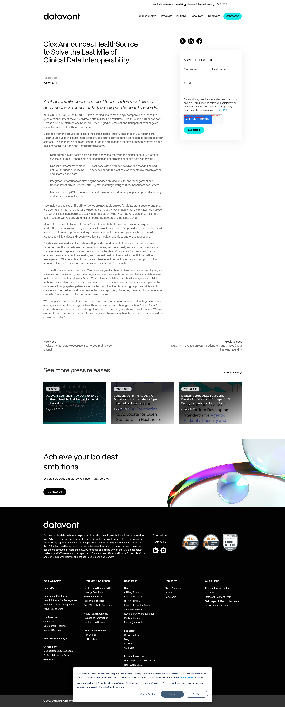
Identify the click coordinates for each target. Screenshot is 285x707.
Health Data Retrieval (95, 622)
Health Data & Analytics (56, 639)
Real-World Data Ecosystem (99, 605)
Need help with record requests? (167, 4)
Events (128, 644)
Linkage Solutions (93, 592)
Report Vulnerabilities (216, 606)
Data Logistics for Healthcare (140, 661)
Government (50, 647)
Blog (126, 639)
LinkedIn (156, 550)
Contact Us (232, 16)
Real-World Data (133, 597)
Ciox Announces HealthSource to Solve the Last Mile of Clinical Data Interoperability (90, 52)
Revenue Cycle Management (59, 605)
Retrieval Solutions (94, 601)
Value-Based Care (53, 609)
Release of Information (96, 618)
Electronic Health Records (138, 605)
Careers (169, 593)
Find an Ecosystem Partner (219, 588)
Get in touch (159, 542)
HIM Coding (90, 635)
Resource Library (133, 635)
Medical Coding (132, 618)
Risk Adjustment (133, 622)
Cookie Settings (148, 694)
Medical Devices (52, 630)
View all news (231, 373)
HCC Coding (90, 639)
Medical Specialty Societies (58, 651)
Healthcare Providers (55, 596)
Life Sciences (50, 617)
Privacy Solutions (93, 597)
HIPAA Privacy (132, 601)
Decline (196, 694)
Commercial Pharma (54, 626)
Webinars (129, 648)
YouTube (163, 550)
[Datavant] (62, 16)
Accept (172, 694)
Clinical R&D (49, 622)
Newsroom (170, 597)
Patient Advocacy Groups (57, 655)
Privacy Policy (187, 677)
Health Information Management (60, 600)
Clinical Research (133, 610)
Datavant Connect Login (200, 4)
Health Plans (50, 588)
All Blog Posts (131, 592)
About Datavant (173, 588)
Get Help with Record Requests (222, 601)
